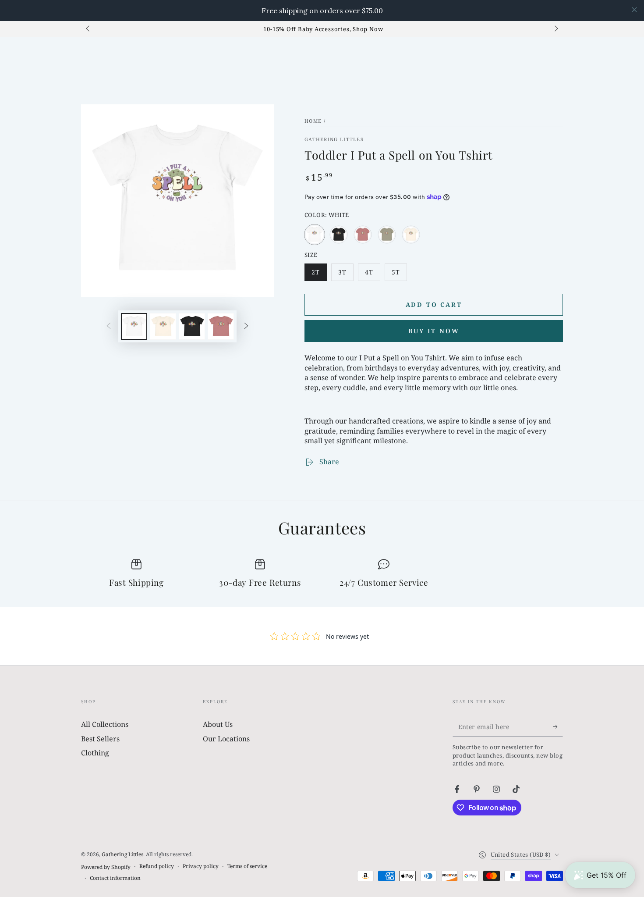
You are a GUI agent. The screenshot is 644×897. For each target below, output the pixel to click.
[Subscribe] (558, 726)
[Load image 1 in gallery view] (134, 326)
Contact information (115, 878)
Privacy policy (201, 866)
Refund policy (156, 866)
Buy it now (434, 331)
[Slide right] (555, 29)
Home (313, 120)
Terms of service (247, 866)
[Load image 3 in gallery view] (192, 326)
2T (319, 274)
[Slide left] (88, 29)
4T (372, 274)
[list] (322, 574)
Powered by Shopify (106, 867)
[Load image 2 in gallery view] (163, 326)
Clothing (95, 753)
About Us (218, 724)
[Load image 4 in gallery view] (221, 326)
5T (399, 274)
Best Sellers (100, 739)
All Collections (104, 724)
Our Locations (226, 739)
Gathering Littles (334, 139)
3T (346, 274)
